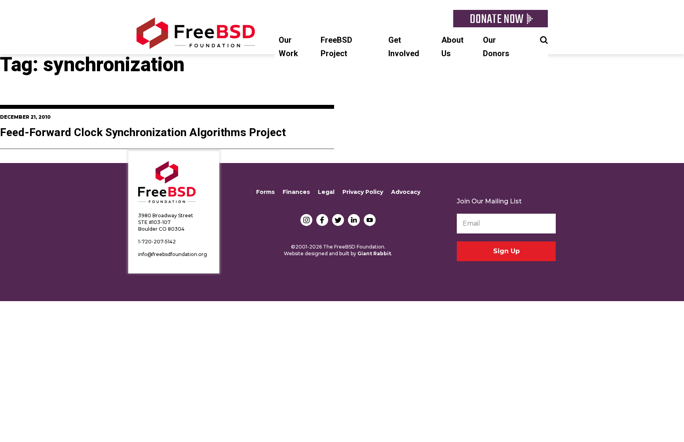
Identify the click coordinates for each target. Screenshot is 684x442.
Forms (265, 191)
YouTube (370, 220)
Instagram (306, 220)
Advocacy (405, 191)
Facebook (322, 220)
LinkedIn (354, 220)
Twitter (338, 220)
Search (544, 39)
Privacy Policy (362, 191)
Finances (296, 191)
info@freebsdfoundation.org (172, 254)
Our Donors (496, 46)
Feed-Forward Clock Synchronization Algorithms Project (143, 133)
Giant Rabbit (374, 253)
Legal (326, 191)
